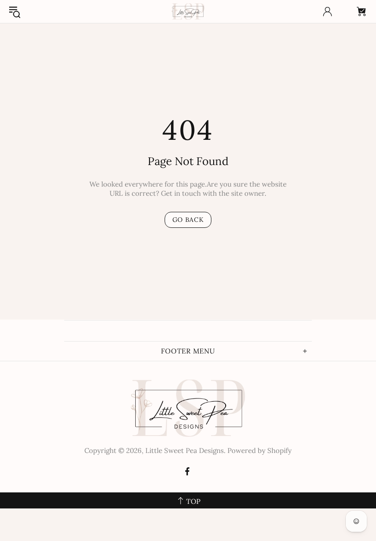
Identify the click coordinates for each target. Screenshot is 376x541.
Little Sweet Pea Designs (188, 11)
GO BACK (188, 219)
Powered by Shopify (259, 450)
